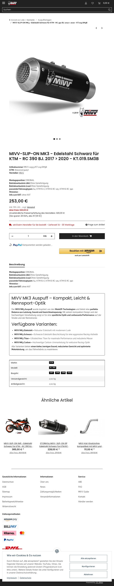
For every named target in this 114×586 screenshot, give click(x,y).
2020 (69, 373)
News (42, 487)
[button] (86, 3)
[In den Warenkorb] (11, 36)
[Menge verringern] (12, 236)
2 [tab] (57, 139)
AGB (4, 487)
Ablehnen (88, 574)
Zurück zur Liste (18, 20)
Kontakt (81, 497)
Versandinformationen (50, 497)
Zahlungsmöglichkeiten (50, 492)
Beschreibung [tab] (17, 264)
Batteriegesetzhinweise (12, 501)
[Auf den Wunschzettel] (99, 43)
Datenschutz (25, 578)
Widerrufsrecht (9, 506)
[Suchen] (109, 9)
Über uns (44, 482)
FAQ (80, 487)
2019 (63, 373)
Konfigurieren (88, 566)
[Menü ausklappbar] (3, 1)
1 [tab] (54, 139)
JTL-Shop (99, 583)
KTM (51, 362)
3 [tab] (60, 139)
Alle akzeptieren (88, 558)
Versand (31, 207)
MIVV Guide (83, 492)
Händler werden (85, 501)
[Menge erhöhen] (52, 236)
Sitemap (6, 492)
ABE (80, 482)
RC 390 (52, 367)
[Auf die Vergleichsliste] (92, 43)
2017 (51, 373)
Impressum (12, 578)
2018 (57, 373)
